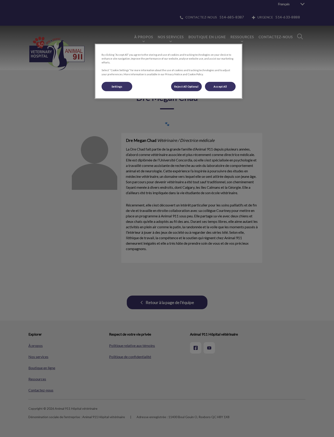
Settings (117, 86)
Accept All (220, 86)
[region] (168, 71)
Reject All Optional (186, 86)
